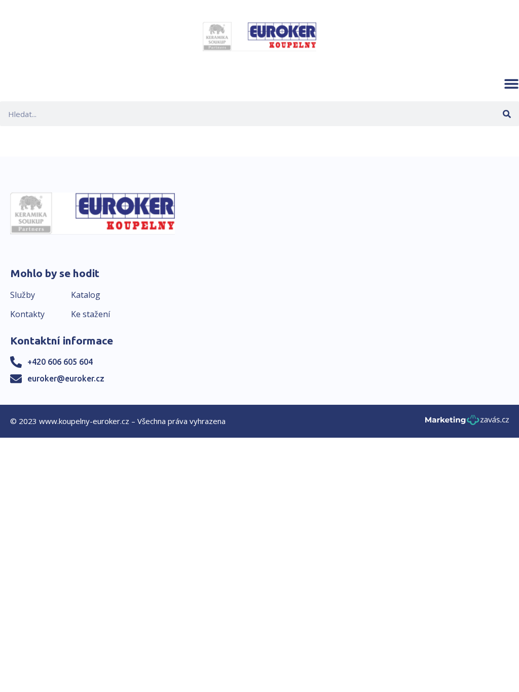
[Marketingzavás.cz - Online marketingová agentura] (467, 422)
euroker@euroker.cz (65, 378)
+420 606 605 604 (60, 361)
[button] (511, 83)
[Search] (506, 113)
